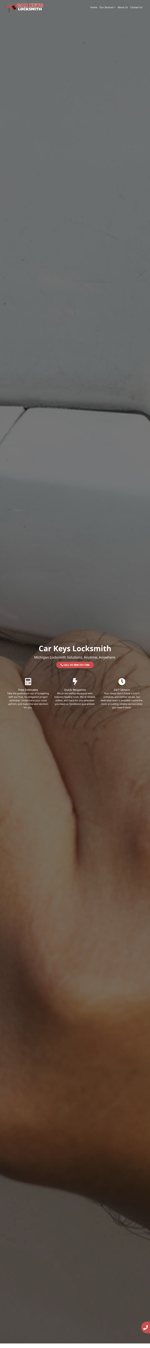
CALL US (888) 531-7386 (76, 665)
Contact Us (136, 7)
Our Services (106, 7)
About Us (123, 7)
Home (93, 7)
